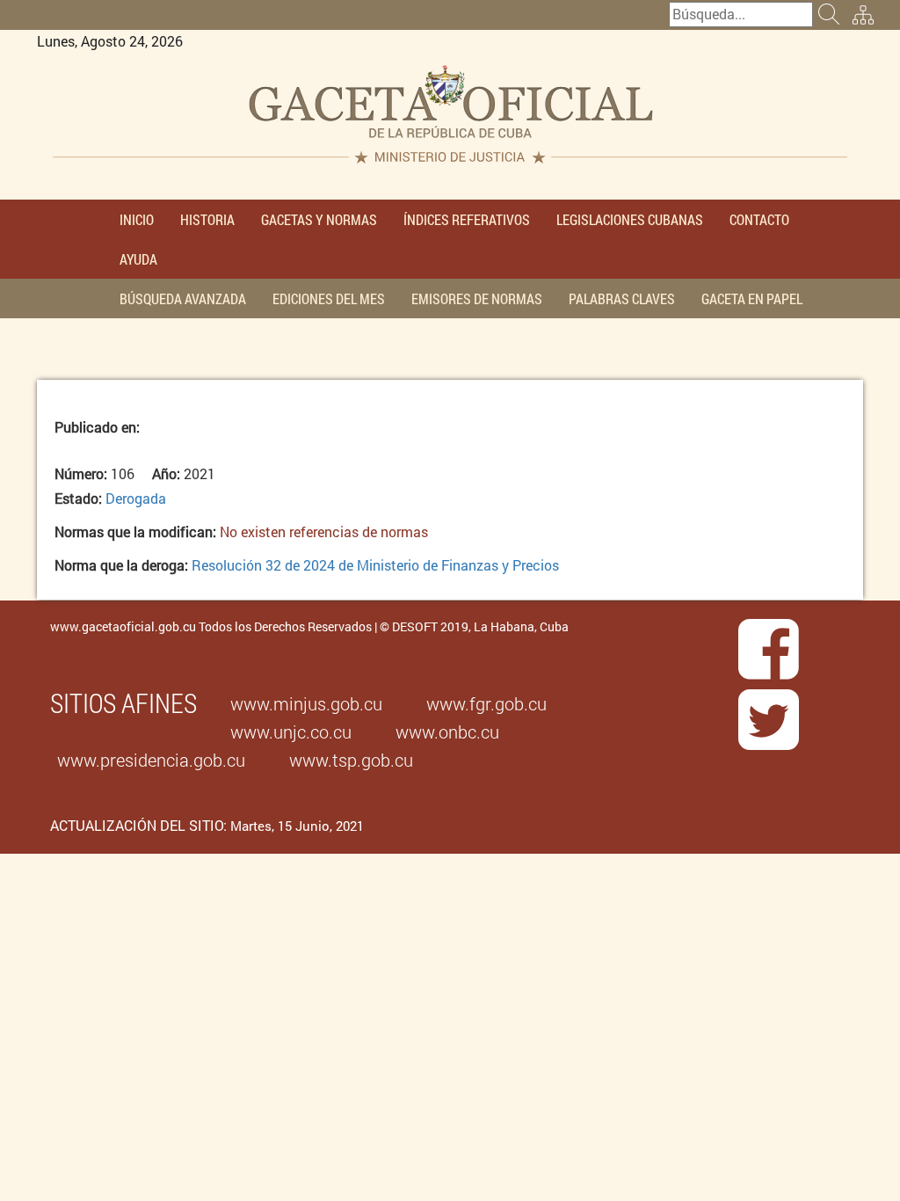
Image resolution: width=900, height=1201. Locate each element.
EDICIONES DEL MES (328, 298)
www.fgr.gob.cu (486, 703)
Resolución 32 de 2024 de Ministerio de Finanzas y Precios (375, 565)
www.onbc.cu (447, 731)
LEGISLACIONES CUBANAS (629, 219)
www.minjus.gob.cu (306, 703)
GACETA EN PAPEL (751, 298)
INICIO (137, 219)
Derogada (135, 498)
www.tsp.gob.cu (351, 759)
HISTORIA (207, 219)
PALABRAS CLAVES (622, 298)
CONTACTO (759, 219)
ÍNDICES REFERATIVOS (466, 219)
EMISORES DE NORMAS (476, 298)
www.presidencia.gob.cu (151, 759)
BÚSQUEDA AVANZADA (183, 298)
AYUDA (138, 259)
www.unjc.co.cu (291, 731)
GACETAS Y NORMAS (319, 219)
